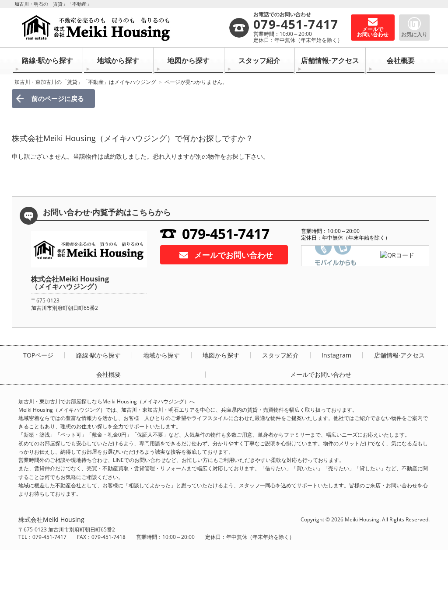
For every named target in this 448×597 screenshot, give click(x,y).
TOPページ (38, 355)
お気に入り (414, 34)
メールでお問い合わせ (233, 255)
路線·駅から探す (47, 60)
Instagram (336, 355)
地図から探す (189, 60)
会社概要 (401, 60)
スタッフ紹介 (259, 60)
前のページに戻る (58, 98)
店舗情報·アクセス (330, 60)
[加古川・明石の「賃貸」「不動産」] (123, 27)
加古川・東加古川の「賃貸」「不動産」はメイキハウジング (85, 82)
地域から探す (118, 60)
